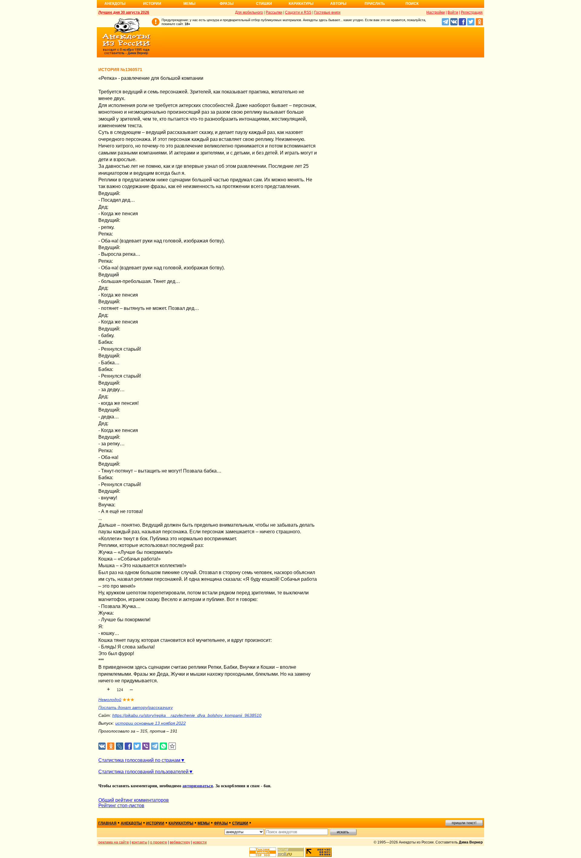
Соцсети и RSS (298, 12)
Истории (152, 4)
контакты (139, 842)
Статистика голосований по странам (139, 760)
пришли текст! (464, 823)
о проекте (158, 842)
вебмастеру (180, 842)
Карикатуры (301, 4)
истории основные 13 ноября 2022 (150, 723)
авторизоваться (197, 786)
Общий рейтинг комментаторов (133, 800)
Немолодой (109, 699)
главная (107, 823)
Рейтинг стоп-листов (121, 805)
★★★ (128, 699)
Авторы (338, 4)
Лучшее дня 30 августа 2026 (123, 12)
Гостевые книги (327, 12)
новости (200, 842)
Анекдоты (115, 4)
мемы (204, 823)
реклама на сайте (113, 842)
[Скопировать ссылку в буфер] (172, 746)
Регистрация (472, 12)
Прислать (375, 4)
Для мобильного (249, 12)
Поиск (412, 4)
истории (155, 823)
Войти (453, 12)
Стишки (264, 4)
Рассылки (274, 12)
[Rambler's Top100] (262, 852)
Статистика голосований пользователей (143, 771)
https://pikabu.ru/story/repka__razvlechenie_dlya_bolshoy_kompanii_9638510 (186, 715)
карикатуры (181, 823)
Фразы (227, 4)
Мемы (189, 4)
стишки (240, 823)
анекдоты (131, 823)
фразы (221, 823)
